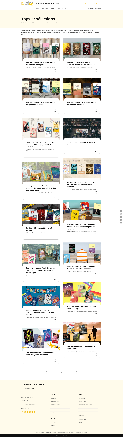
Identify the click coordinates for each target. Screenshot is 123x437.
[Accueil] (27, 3)
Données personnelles (50, 432)
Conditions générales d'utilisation (66, 432)
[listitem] (22, 412)
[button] (91, 3)
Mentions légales (40, 432)
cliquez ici (32, 388)
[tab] (23, 8)
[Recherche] (100, 3)
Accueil (23, 11)
